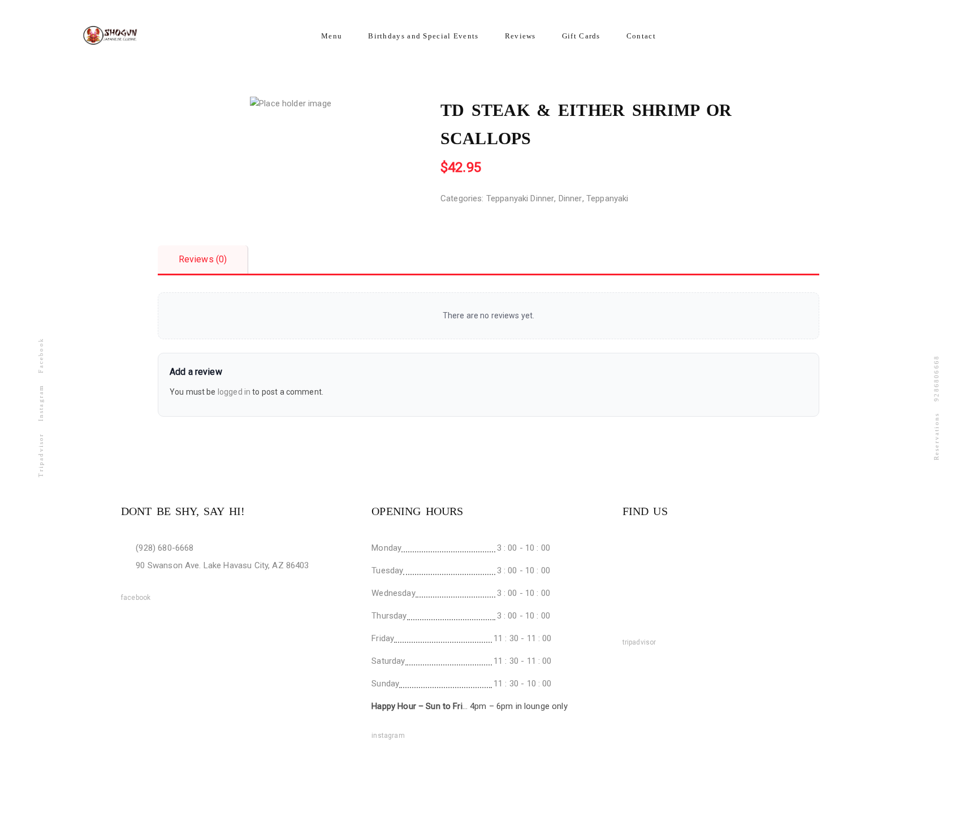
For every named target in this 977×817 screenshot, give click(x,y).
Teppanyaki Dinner (520, 198)
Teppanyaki (607, 198)
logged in (234, 391)
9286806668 (936, 378)
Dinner (570, 198)
